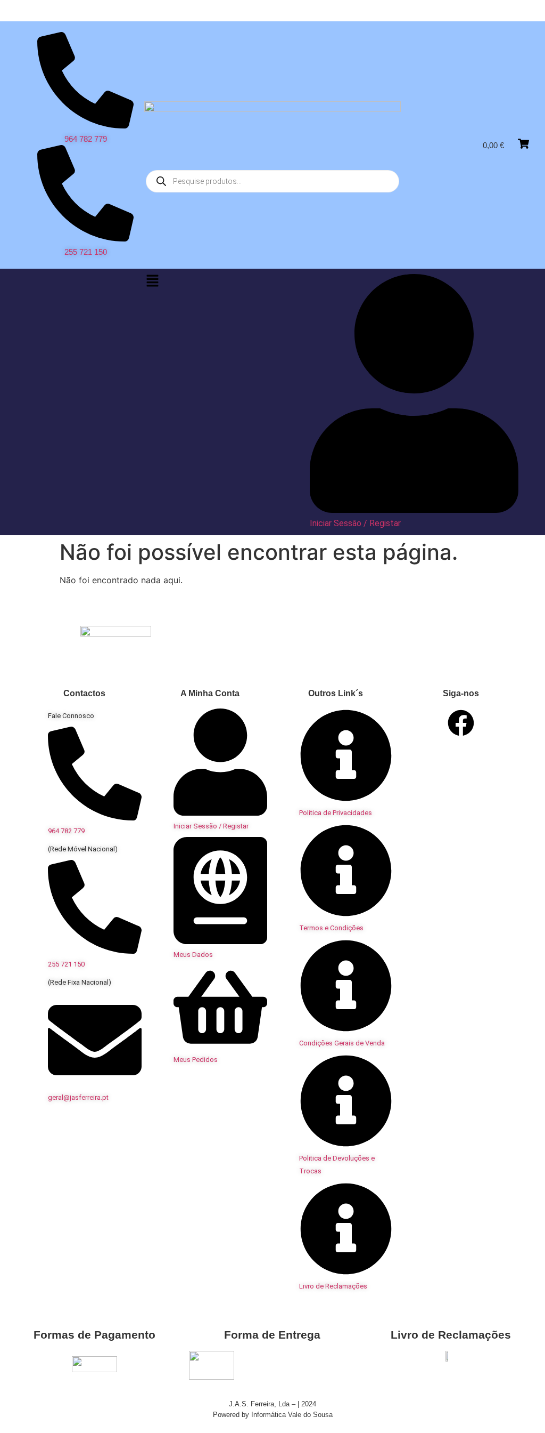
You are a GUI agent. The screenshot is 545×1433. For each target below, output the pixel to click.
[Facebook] (461, 723)
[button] (152, 281)
